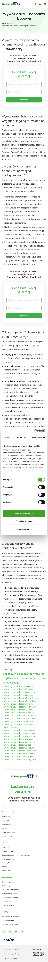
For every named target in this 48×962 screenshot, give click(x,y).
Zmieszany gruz (8, 851)
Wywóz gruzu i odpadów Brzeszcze (20, 750)
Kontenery (6, 886)
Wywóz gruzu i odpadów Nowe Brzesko (21, 698)
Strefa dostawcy (10, 958)
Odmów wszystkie (24, 529)
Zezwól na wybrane (24, 521)
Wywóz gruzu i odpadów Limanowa (19, 730)
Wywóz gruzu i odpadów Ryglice (18, 704)
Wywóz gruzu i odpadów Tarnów (18, 689)
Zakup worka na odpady (11, 916)
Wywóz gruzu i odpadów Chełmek (19, 756)
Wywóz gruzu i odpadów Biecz (17, 745)
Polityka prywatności (12, 954)
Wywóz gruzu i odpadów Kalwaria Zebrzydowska (19, 726)
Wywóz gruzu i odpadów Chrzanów (20, 715)
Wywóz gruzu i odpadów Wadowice (20, 733)
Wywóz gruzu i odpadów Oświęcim (19, 692)
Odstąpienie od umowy (10, 924)
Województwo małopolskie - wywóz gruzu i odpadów (19, 26)
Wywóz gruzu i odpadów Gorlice (18, 721)
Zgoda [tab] (7, 437)
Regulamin (6, 820)
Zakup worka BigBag (9, 893)
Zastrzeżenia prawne (12, 949)
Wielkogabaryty (8, 859)
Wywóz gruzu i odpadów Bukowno (19, 753)
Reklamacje (6, 824)
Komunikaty (6, 816)
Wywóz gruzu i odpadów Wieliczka (19, 736)
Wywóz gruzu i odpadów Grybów (18, 695)
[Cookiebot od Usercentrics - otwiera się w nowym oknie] (34, 430)
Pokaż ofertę (24, 99)
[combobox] (26, 84)
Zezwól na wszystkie (24, 513)
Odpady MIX (6, 863)
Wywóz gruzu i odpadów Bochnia (18, 709)
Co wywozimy (7, 901)
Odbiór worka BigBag (10, 897)
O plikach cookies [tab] (37, 437)
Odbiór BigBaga (8, 920)
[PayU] (9, 939)
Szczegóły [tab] (21, 437)
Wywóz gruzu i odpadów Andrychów (20, 706)
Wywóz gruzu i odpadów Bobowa (19, 747)
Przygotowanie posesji (10, 890)
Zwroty (4, 828)
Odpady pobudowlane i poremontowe (16, 855)
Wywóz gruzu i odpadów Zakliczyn (19, 742)
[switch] (41, 487)
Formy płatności (8, 836)
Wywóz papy (6, 871)
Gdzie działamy (8, 905)
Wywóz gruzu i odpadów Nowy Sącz (20, 701)
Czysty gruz (6, 847)
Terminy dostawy (8, 832)
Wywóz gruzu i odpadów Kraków (18, 686)
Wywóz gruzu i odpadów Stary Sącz (20, 759)
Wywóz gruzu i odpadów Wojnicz (18, 739)
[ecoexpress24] (11, 3)
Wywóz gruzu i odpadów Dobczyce (20, 718)
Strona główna (7, 23)
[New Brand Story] (38, 954)
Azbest (4, 867)
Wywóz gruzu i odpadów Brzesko (19, 712)
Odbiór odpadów (8, 882)
